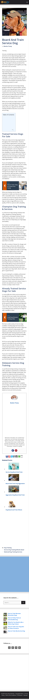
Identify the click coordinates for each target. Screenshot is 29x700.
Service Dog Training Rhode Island (14, 550)
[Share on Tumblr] (14, 456)
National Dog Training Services (13, 552)
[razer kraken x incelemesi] (14, 699)
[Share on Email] (22, 456)
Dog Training (8, 547)
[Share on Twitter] (12, 456)
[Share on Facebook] (7, 456)
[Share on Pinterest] (9, 456)
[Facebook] (13, 450)
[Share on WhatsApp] (19, 456)
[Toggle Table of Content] (12, 130)
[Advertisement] (8, 122)
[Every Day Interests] (5, 2)
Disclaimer (19, 695)
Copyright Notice (19, 693)
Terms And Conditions (11, 695)
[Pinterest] (16, 450)
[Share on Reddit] (17, 456)
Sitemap (26, 695)
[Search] (23, 602)
